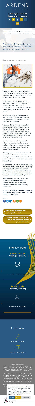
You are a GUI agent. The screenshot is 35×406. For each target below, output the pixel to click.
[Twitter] (7, 201)
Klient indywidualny (17, 288)
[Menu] (17, 23)
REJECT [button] (18, 397)
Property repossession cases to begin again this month (16, 212)
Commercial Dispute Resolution (17, 274)
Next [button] (33, 271)
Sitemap (26, 370)
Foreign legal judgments (17, 306)
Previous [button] (2, 271)
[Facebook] (4, 201)
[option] (17, 269)
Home (5, 31)
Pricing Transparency (17, 370)
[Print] (14, 201)
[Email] (17, 201)
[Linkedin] (10, 201)
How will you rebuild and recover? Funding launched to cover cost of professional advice (18, 220)
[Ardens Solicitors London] (17, 7)
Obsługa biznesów (17, 256)
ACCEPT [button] (12, 397)
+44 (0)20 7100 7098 (18, 14)
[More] (20, 201)
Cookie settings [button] (25, 397)
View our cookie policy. (15, 394)
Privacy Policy (22, 369)
